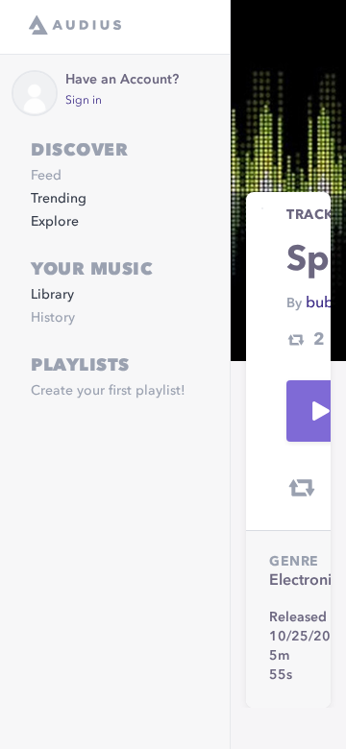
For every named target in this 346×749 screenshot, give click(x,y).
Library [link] (52, 295)
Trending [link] (58, 198)
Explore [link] (55, 222)
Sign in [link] (83, 101)
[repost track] (301, 487)
